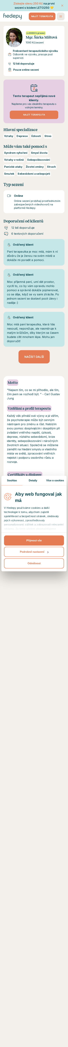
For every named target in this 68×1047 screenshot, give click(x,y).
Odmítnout (34, 563)
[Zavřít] (62, 5)
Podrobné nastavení (32, 551)
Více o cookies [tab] (55, 480)
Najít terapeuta (42, 16)
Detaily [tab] (33, 480)
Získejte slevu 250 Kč (28, 3)
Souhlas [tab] (12, 480)
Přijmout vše (34, 540)
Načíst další (34, 357)
